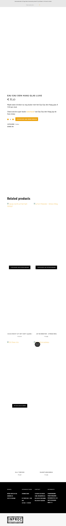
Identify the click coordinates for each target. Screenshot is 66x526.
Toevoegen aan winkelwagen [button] (19, 267)
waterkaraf (30, 112)
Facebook (43, 500)
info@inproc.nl (41, 496)
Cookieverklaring (52, 493)
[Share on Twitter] (17, 126)
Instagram (43, 498)
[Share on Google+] (19, 126)
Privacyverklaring (52, 496)
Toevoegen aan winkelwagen (27, 119)
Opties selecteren (20, 405)
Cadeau (17, 124)
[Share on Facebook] (15, 126)
